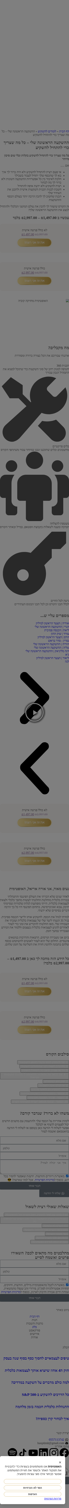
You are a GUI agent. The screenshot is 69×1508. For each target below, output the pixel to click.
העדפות (32, 1494)
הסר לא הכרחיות (32, 1487)
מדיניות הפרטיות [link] (52, 1499)
